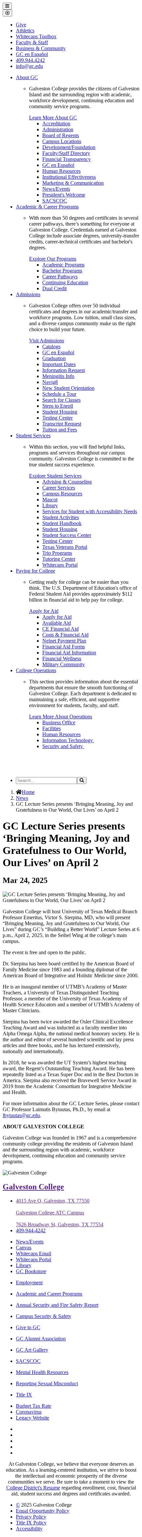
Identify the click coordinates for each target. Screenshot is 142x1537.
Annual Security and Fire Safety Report (57, 1305)
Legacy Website (32, 1418)
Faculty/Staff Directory (66, 153)
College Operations (36, 670)
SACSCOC (54, 201)
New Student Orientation (68, 388)
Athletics (25, 30)
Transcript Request (61, 423)
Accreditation (56, 123)
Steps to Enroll (57, 406)
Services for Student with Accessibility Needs (89, 511)
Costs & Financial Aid (65, 635)
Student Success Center (66, 535)
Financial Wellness (61, 658)
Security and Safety (63, 746)
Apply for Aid (43, 611)
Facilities (51, 728)
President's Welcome (63, 195)
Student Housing (59, 412)
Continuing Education (65, 282)
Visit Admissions (46, 340)
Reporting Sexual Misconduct (47, 1383)
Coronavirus (29, 1412)
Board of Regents (60, 135)
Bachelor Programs (62, 270)
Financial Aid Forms (63, 646)
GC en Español (58, 165)
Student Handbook (62, 523)
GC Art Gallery (32, 1350)
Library (50, 505)
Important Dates (59, 364)
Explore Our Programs (52, 259)
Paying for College (35, 571)
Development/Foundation (68, 147)
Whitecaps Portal (60, 565)
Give (21, 24)
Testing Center (57, 418)
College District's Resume (33, 1487)
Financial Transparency (66, 159)
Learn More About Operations (60, 716)
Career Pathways (60, 276)
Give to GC (28, 1327)
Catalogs (51, 346)
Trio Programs (57, 553)
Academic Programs (63, 264)
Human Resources (61, 171)
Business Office (58, 722)
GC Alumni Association (41, 1338)
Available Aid (56, 623)
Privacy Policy (31, 1517)
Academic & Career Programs (47, 206)
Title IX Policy (31, 1522)
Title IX (24, 1394)
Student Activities (60, 517)
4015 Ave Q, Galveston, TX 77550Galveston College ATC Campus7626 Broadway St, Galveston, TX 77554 (59, 1212)
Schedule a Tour (59, 394)
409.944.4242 (30, 60)
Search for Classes (61, 400)
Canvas (23, 1247)
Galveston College (33, 1186)
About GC (27, 77)
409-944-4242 (31, 1230)
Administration (57, 129)
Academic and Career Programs (49, 1294)
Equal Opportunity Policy (42, 1511)
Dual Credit (54, 288)
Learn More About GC (53, 117)
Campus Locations (61, 141)
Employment (29, 1282)
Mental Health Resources (42, 1372)
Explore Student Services (55, 476)
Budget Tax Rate (33, 1406)
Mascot (49, 499)
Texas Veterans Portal (64, 547)
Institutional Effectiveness (69, 177)
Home (28, 792)
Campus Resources (62, 493)
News (22, 798)
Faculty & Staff (32, 42)
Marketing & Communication (73, 183)
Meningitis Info (58, 376)
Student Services (33, 435)
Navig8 (50, 382)
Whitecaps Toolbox (36, 36)
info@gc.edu (29, 66)
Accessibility (29, 1528)
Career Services (58, 487)
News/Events (56, 189)
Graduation (54, 358)
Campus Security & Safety (43, 1316)
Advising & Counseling (67, 482)
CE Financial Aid (60, 629)
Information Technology (68, 740)
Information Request (63, 370)
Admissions (28, 294)
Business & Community (41, 48)
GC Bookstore (31, 1271)
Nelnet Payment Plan (64, 640)
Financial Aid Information (69, 652)
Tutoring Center (58, 559)
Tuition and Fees (59, 429)
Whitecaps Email (33, 1253)
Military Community (63, 664)
